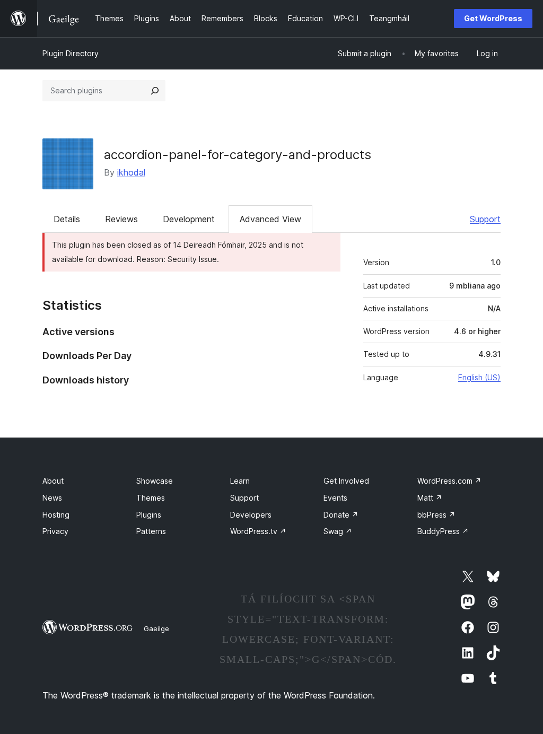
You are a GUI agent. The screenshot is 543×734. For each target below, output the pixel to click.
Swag (337, 531)
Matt (429, 497)
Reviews (121, 219)
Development (189, 219)
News (52, 497)
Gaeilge (156, 628)
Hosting (55, 514)
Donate (340, 514)
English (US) (479, 377)
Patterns (151, 531)
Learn (240, 480)
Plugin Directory (70, 53)
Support (485, 219)
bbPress (436, 514)
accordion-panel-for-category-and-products (237, 154)
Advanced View (270, 219)
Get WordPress (493, 18)
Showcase (154, 480)
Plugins (148, 514)
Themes (150, 497)
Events (335, 497)
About (53, 480)
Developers (251, 514)
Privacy (55, 531)
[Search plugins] (154, 90)
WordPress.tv (258, 531)
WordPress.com (449, 480)
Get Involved (346, 480)
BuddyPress (443, 531)
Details (67, 219)
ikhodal (131, 172)
